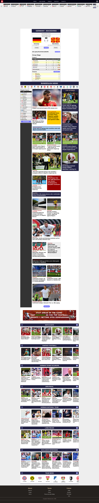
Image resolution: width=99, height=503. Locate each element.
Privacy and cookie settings (49, 494)
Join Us (30, 494)
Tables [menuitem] (50, 1)
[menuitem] (10, 1)
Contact (30, 492)
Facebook (69, 492)
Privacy (49, 492)
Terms (49, 490)
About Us (30, 490)
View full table (26, 121)
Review (55, 47)
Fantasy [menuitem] (56, 1)
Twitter (69, 490)
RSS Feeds (69, 494)
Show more (46, 306)
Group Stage (36, 55)
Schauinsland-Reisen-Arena (46, 35)
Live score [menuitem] (42, 1)
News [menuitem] (34, 1)
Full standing (57, 51)
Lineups (36, 47)
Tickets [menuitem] (63, 1)
